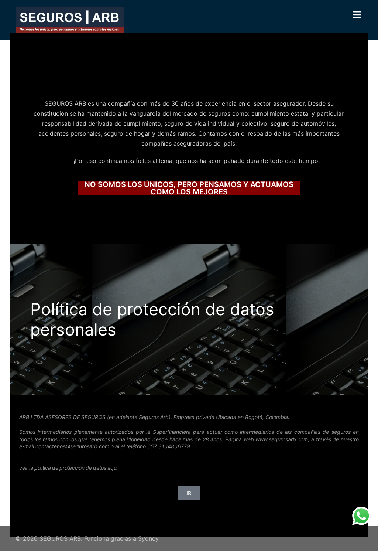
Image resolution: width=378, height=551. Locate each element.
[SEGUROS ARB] (70, 19)
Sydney (148, 538)
